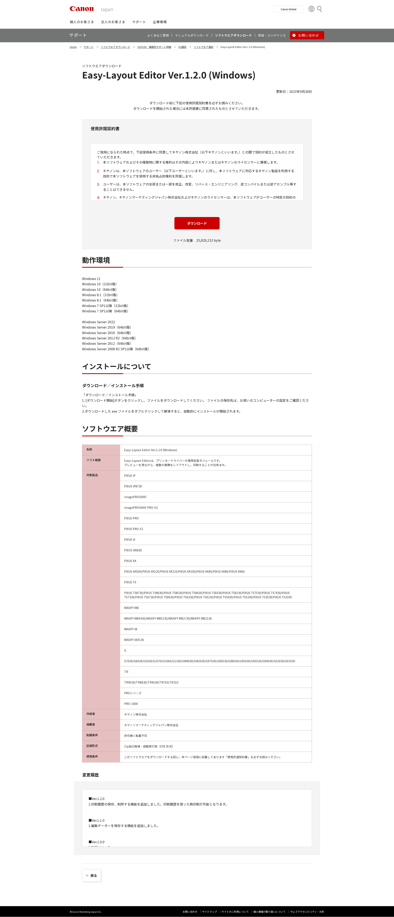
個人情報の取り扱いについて (269, 911)
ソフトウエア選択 (203, 47)
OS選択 (182, 47)
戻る (93, 875)
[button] (82, 21)
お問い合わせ (190, 911)
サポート (89, 47)
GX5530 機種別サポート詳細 (154, 47)
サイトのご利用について (235, 911)
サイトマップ (209, 911)
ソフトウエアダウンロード (115, 47)
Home (73, 47)
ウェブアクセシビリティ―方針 (307, 911)
